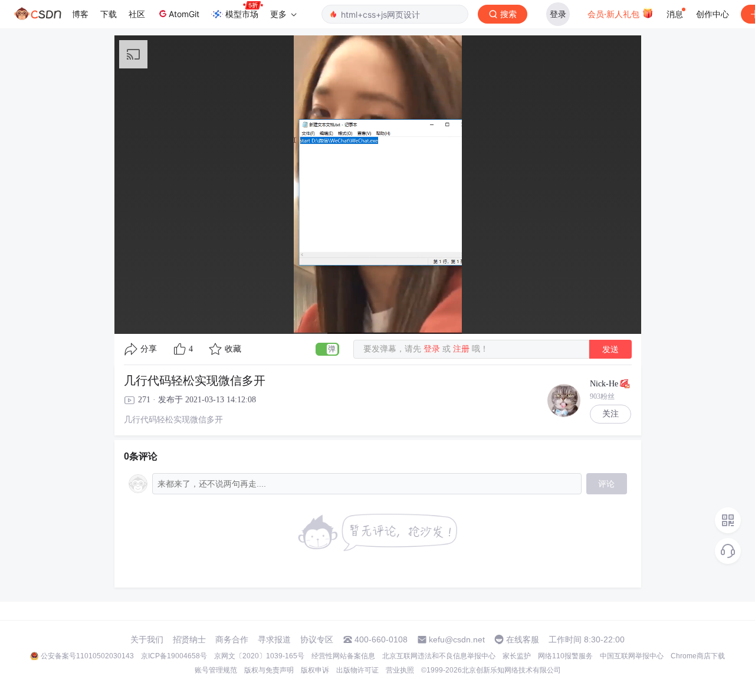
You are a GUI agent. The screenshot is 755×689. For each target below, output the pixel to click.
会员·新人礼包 (614, 14)
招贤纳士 (189, 639)
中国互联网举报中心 (632, 656)
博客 (80, 14)
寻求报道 (274, 639)
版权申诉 (315, 670)
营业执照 (400, 670)
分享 (148, 348)
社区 (137, 14)
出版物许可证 (357, 670)
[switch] (327, 349)
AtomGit (184, 14)
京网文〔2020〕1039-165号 (259, 656)
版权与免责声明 (269, 670)
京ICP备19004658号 (174, 656)
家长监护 (517, 656)
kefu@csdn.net (457, 639)
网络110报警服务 (565, 656)
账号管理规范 (216, 670)
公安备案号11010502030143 (87, 656)
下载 (108, 14)
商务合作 (231, 639)
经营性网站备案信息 (343, 656)
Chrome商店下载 (698, 656)
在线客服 (522, 639)
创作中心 (712, 14)
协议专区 (316, 639)
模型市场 (241, 14)
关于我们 (146, 639)
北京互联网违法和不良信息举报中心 (438, 656)
